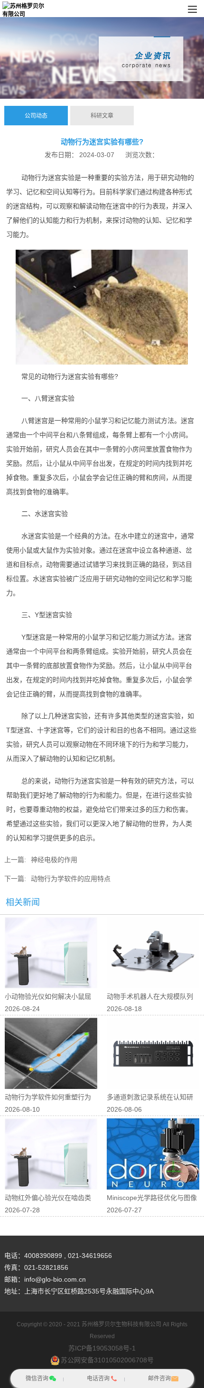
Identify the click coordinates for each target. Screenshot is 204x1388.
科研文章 (102, 116)
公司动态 (36, 116)
